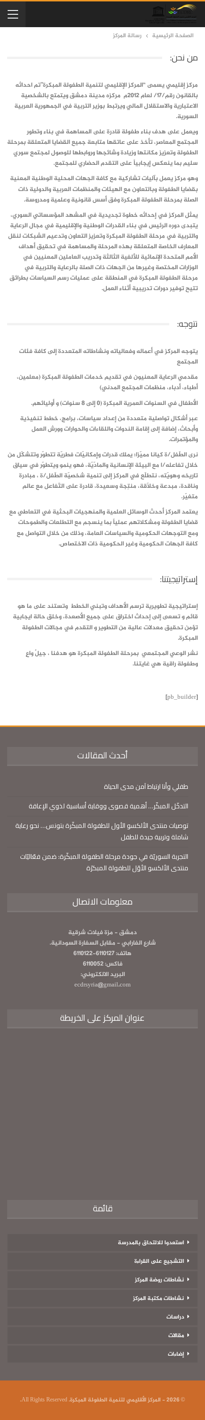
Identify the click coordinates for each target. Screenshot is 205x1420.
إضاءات (176, 1354)
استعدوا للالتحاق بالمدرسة (151, 1243)
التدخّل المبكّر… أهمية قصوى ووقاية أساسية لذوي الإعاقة (108, 806)
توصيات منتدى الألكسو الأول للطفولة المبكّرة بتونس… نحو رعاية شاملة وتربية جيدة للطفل (101, 831)
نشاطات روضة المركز (159, 1280)
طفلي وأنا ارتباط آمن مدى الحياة (146, 786)
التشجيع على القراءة (159, 1261)
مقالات (176, 1335)
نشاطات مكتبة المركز (158, 1298)
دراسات (175, 1317)
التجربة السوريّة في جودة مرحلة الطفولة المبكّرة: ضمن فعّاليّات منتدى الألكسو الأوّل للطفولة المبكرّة (104, 862)
